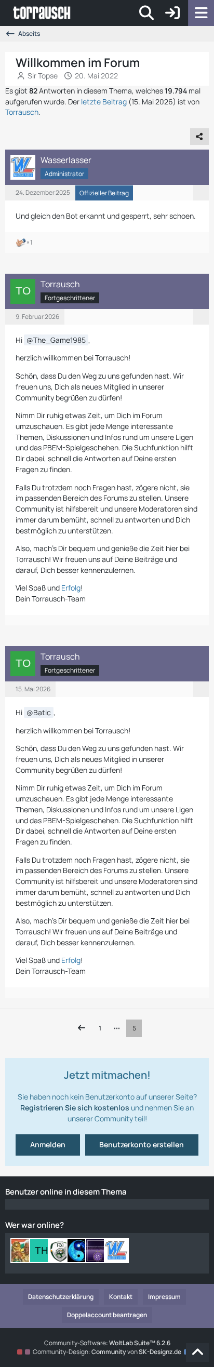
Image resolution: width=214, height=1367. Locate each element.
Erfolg (71, 588)
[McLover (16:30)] (60, 1250)
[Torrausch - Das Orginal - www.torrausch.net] (42, 13)
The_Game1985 (59, 340)
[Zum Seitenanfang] (197, 1352)
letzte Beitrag (104, 101)
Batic (42, 712)
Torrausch (21, 112)
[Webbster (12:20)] (97, 1250)
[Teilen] (199, 136)
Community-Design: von (107, 1351)
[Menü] (201, 13)
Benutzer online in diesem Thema (66, 1191)
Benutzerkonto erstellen (141, 1144)
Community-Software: (107, 1342)
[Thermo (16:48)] (41, 1250)
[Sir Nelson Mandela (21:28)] (22, 1250)
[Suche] (146, 13)
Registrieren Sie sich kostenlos (74, 1108)
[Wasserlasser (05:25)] (116, 1250)
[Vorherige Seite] (81, 1028)
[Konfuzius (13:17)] (78, 1250)
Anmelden (47, 1144)
